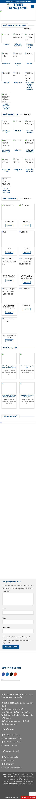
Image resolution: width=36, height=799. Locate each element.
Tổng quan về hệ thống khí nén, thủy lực (27, 396)
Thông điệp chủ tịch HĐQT (13, 738)
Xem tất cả (27, 29)
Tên (4, 609)
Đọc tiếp (9, 225)
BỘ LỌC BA (26, 222)
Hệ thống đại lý (9, 764)
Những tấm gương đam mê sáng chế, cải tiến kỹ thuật (9, 366)
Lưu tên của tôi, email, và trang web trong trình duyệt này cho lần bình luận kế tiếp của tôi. (16, 640)
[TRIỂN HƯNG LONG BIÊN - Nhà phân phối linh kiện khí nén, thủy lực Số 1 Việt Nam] (17, 6)
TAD (9, 248)
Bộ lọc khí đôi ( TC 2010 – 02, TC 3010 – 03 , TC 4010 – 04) (26, 277)
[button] (3, 6)
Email (4, 618)
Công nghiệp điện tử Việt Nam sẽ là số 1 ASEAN (9, 396)
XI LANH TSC (27, 305)
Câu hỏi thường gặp (11, 757)
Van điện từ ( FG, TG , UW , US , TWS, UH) (9, 276)
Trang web (6, 627)
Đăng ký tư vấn (9, 760)
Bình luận (6, 591)
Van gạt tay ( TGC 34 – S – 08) (9, 336)
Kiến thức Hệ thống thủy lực (27, 366)
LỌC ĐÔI (27, 248)
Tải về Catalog (29, 797)
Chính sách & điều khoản (12, 767)
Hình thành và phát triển (12, 742)
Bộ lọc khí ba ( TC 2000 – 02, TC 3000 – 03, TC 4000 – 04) (9, 307)
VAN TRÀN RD (9, 222)
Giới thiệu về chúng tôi (12, 735)
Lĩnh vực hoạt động (10, 745)
